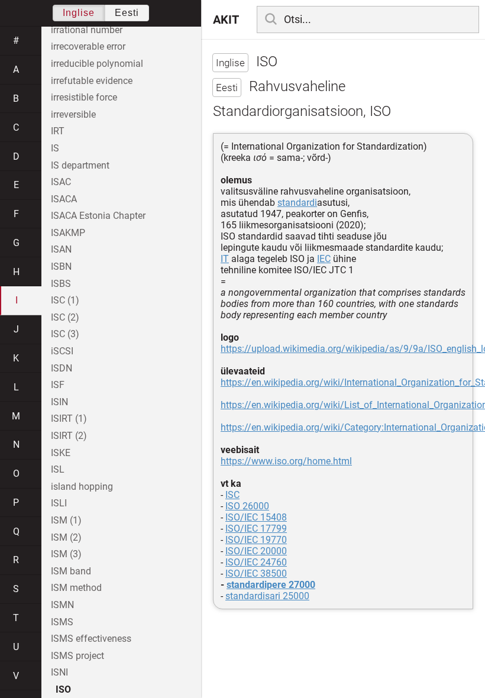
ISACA (64, 199)
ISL (57, 469)
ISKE (60, 452)
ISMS (62, 622)
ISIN (59, 402)
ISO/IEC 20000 (256, 551)
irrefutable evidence (91, 80)
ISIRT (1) (69, 418)
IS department (80, 165)
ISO (63, 689)
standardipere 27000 (271, 584)
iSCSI (62, 351)
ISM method (76, 587)
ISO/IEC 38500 (256, 573)
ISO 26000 (247, 506)
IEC (324, 258)
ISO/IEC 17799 (256, 528)
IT (225, 258)
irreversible (73, 114)
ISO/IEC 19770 (256, 539)
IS (55, 148)
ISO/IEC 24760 (256, 562)
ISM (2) (66, 537)
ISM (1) (66, 520)
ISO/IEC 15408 (256, 517)
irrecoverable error (88, 46)
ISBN (61, 266)
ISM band (71, 571)
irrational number (86, 29)
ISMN (62, 604)
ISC (232, 494)
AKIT (226, 19)
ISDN (61, 368)
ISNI (59, 672)
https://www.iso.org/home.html (286, 461)
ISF (57, 384)
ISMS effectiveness (91, 638)
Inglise (79, 13)
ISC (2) (65, 317)
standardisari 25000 (267, 596)
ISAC (61, 182)
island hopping (82, 486)
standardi (297, 202)
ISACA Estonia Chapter (98, 215)
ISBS (61, 283)
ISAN (61, 249)
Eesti (127, 13)
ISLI (59, 503)
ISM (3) (66, 554)
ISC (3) (65, 334)
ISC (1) (65, 300)
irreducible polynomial (97, 63)
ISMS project (77, 655)
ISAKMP (68, 232)
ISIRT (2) (69, 435)
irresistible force (84, 97)
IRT (57, 131)
